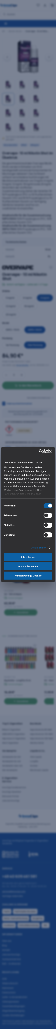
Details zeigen (38, 547)
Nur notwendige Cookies (28, 575)
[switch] (48, 515)
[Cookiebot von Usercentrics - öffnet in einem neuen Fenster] (39, 451)
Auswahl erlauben (28, 566)
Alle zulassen (28, 557)
